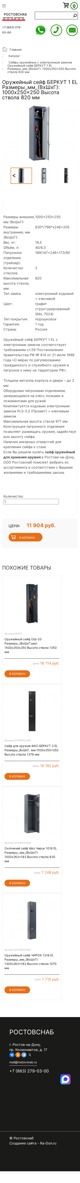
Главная (16, 49)
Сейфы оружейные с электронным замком (40, 62)
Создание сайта (22, 1143)
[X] (29, 1054)
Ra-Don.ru (48, 1143)
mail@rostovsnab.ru (72, 30)
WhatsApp (40, 30)
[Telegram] (23, 1054)
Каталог (14, 56)
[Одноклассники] (17, 1054)
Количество (13, 496)
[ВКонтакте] (12, 1054)
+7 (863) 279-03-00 (56, 30)
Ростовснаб (15, 14)
